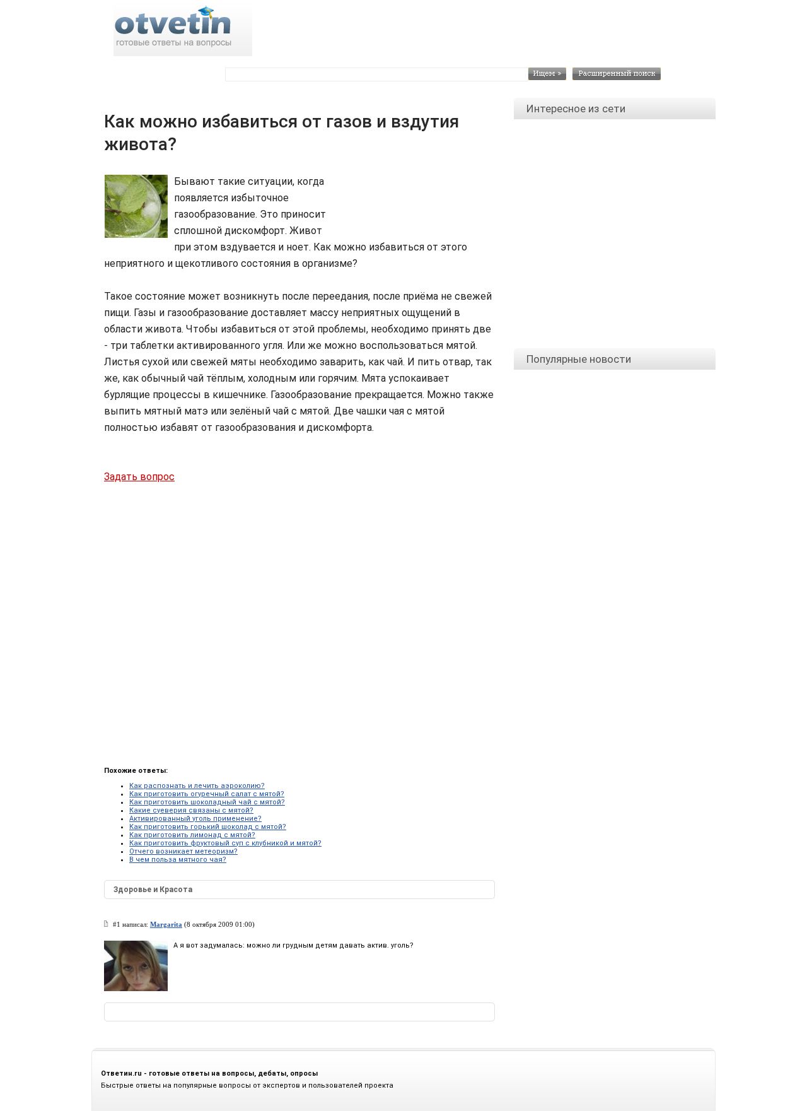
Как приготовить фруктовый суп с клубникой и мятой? (225, 843)
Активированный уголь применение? (195, 818)
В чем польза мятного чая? (177, 859)
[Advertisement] (410, 201)
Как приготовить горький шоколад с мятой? (207, 827)
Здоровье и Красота (152, 889)
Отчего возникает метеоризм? (183, 851)
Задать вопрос (139, 477)
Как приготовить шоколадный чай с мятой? (207, 802)
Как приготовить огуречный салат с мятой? (206, 794)
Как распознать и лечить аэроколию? (197, 786)
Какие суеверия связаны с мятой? (191, 810)
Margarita (166, 924)
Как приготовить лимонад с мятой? (192, 835)
